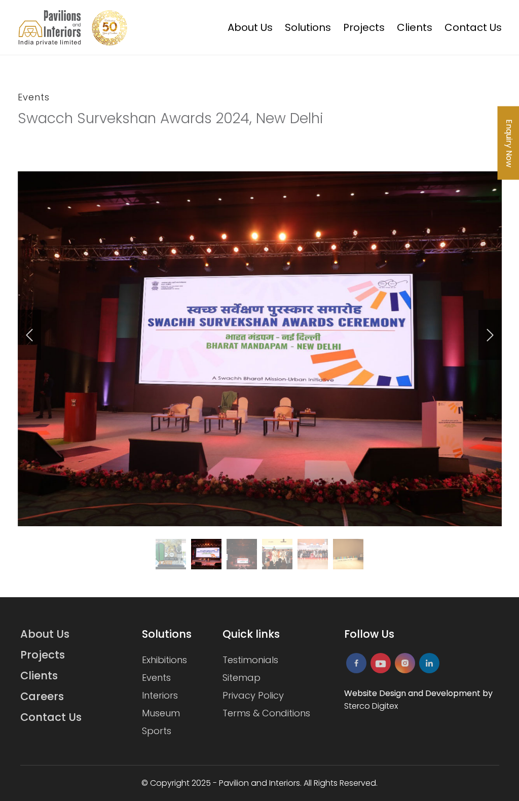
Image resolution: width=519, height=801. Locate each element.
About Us (250, 27)
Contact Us (473, 27)
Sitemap (242, 677)
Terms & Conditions (266, 713)
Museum (161, 713)
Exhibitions (164, 659)
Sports (156, 730)
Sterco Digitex (371, 706)
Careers (42, 696)
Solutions (308, 27)
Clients (414, 27)
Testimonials (250, 659)
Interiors (160, 695)
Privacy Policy (253, 695)
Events (156, 677)
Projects (364, 27)
